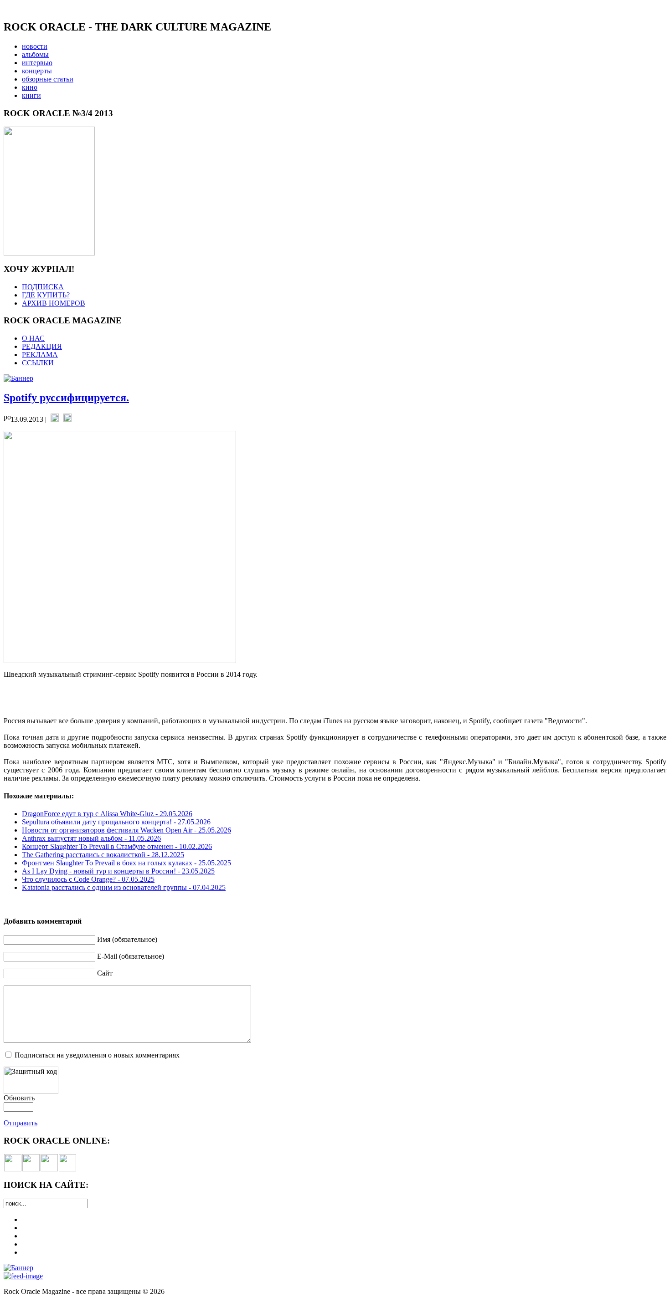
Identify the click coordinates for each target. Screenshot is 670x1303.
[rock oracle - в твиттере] (49, 1169)
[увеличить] (49, 253)
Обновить (19, 1098)
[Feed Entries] (23, 1276)
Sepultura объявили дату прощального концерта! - (116, 822)
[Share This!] (54, 419)
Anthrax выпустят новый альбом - (91, 838)
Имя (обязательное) (127, 939)
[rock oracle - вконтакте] (13, 1169)
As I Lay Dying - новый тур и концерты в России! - (118, 871)
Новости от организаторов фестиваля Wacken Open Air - (126, 830)
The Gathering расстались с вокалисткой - (103, 854)
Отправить (20, 1123)
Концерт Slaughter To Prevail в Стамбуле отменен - (117, 846)
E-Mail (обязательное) (130, 956)
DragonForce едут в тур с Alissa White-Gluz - (107, 814)
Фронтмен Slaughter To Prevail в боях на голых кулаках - (126, 863)
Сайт (105, 973)
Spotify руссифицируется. (66, 398)
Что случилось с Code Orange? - (88, 879)
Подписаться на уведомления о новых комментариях (97, 1055)
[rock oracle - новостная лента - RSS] (67, 1169)
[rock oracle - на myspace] (31, 1169)
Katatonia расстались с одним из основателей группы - (124, 887)
